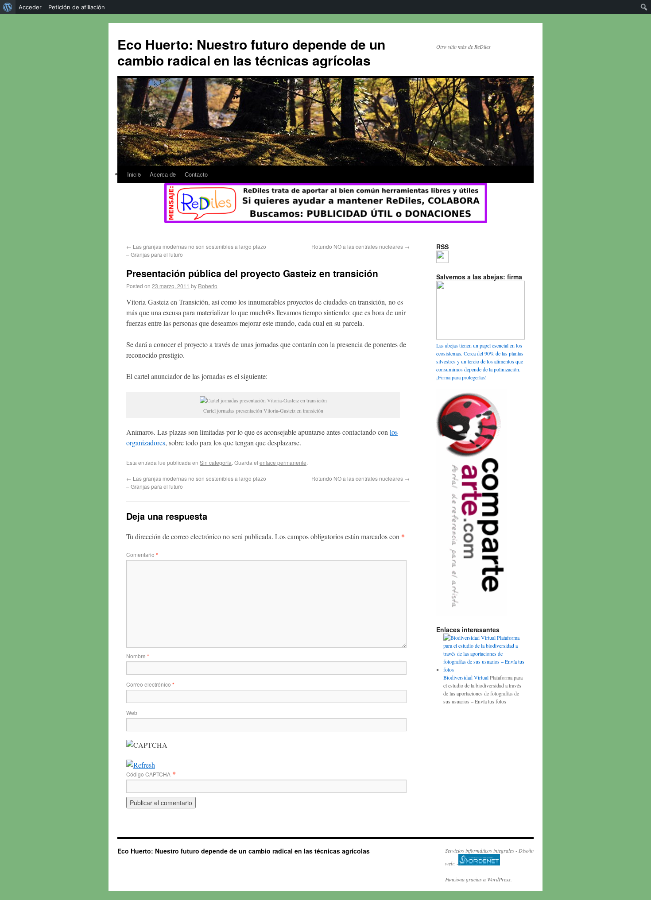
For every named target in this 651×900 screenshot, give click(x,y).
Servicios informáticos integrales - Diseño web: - (489, 857)
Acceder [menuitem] (30, 7)
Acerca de (163, 174)
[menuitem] (8, 7)
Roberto (207, 286)
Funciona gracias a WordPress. (478, 879)
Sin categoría (216, 462)
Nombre (137, 656)
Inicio (134, 174)
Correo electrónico (150, 684)
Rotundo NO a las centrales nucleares (360, 246)
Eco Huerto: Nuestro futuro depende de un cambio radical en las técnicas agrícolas (251, 52)
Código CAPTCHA (148, 774)
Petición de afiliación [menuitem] (76, 7)
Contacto (196, 174)
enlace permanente (283, 462)
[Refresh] (140, 764)
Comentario (142, 554)
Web (131, 712)
